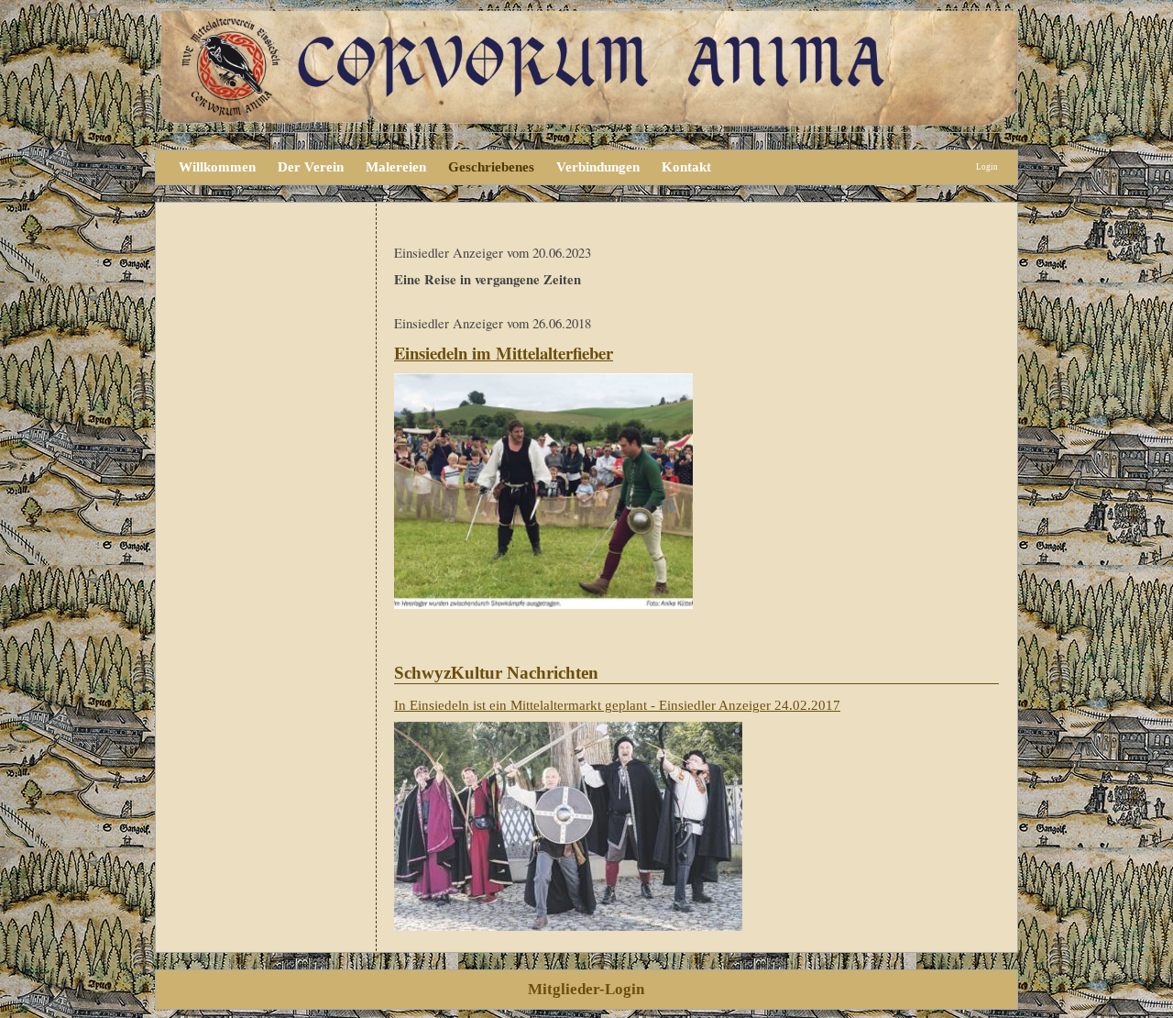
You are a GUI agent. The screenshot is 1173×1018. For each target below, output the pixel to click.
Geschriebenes (491, 167)
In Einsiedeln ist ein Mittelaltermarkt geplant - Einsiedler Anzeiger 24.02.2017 (617, 705)
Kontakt (686, 167)
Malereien (396, 167)
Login (987, 167)
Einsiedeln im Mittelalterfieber (503, 352)
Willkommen (217, 167)
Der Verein (311, 167)
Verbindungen (598, 167)
